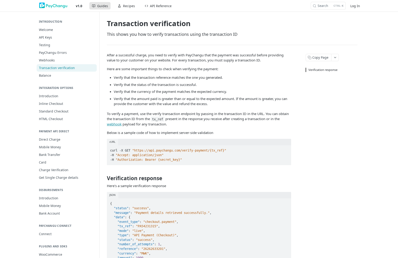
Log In (355, 6)
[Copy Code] (285, 149)
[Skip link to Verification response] (104, 178)
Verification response (322, 70)
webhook (114, 124)
